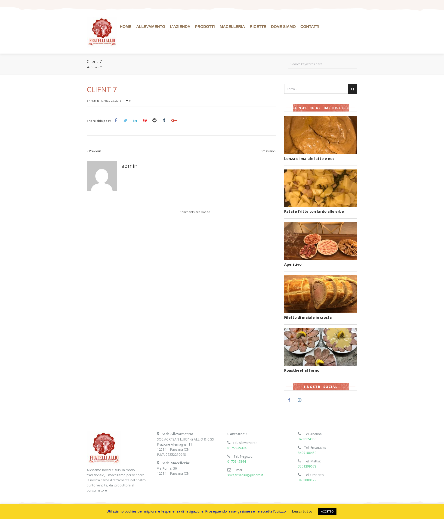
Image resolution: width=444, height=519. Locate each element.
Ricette (258, 26)
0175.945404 (237, 448)
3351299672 (307, 466)
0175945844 (236, 461)
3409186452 (307, 452)
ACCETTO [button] (327, 511)
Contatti (309, 26)
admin (95, 100)
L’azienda (180, 26)
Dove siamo (283, 26)
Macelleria (232, 26)
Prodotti (205, 26)
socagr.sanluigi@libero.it (245, 475)
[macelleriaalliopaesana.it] (102, 32)
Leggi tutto (302, 511)
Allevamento (150, 26)
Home (125, 26)
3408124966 (307, 439)
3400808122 (307, 480)
